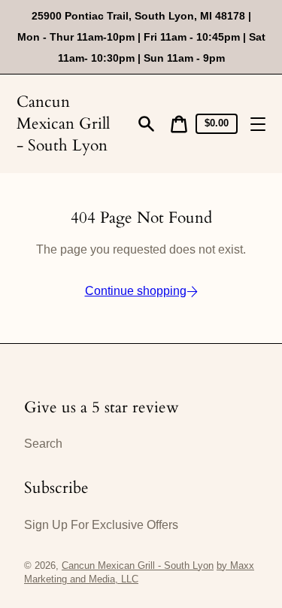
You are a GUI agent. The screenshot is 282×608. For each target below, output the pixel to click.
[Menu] (257, 124)
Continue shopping (135, 290)
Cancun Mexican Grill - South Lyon (63, 124)
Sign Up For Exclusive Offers (101, 524)
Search (43, 443)
